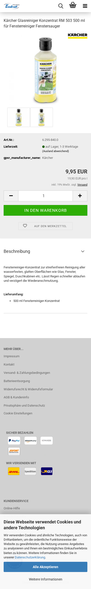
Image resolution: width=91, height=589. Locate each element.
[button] (11, 195)
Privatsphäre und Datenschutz (24, 405)
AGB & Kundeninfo (16, 397)
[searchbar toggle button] (61, 6)
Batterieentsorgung (17, 381)
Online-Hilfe (12, 508)
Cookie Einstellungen (18, 413)
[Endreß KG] (9, 6)
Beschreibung (17, 251)
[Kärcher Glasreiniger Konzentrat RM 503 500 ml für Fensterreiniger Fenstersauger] (45, 69)
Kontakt (9, 364)
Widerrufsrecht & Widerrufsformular (28, 389)
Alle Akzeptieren (45, 567)
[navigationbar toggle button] (85, 6)
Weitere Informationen (45, 579)
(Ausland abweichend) (55, 151)
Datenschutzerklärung (30, 557)
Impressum (11, 356)
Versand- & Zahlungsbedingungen (27, 373)
